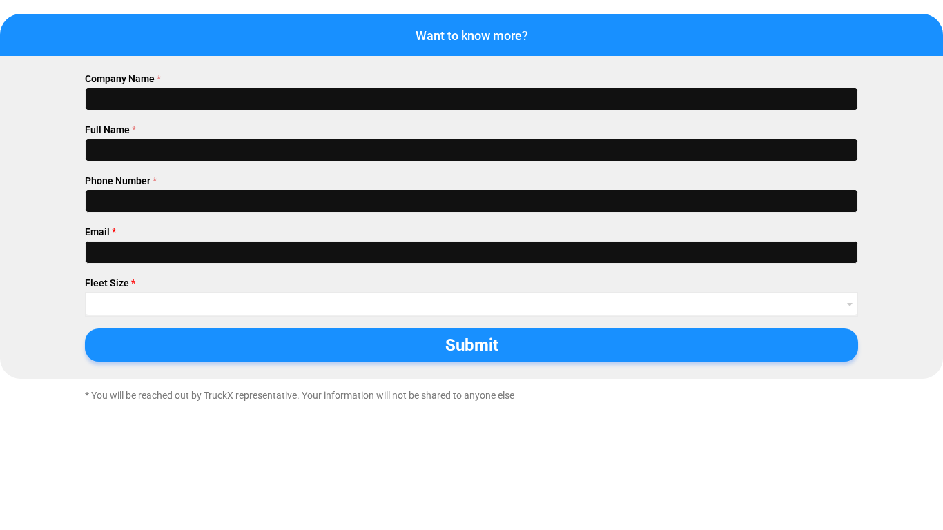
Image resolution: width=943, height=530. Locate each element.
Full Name (110, 129)
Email (100, 231)
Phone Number (121, 180)
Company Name (123, 78)
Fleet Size (110, 282)
